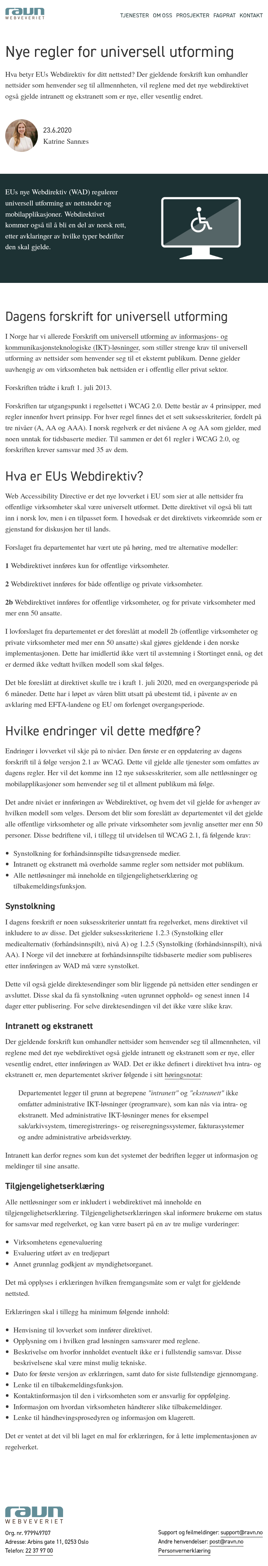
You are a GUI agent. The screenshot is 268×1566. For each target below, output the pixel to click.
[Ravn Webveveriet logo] (24, 14)
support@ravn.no (242, 1532)
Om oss (162, 15)
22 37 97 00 (39, 1550)
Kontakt (251, 15)
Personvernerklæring (184, 1550)
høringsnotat (183, 1074)
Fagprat (224, 15)
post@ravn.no (226, 1541)
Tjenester (134, 15)
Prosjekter (192, 15)
